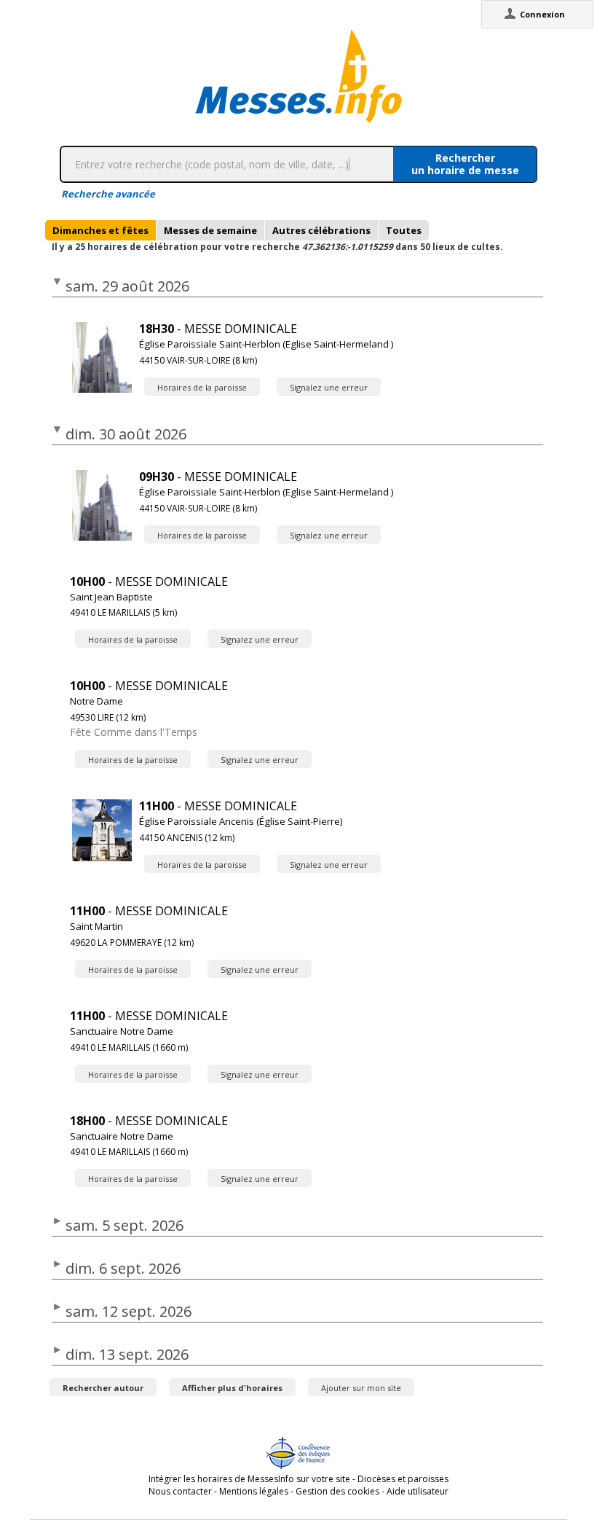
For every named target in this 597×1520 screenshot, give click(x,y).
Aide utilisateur (417, 1491)
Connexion (542, 14)
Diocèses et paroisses (402, 1479)
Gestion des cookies (337, 1491)
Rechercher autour (103, 1387)
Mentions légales (253, 1491)
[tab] (100, 230)
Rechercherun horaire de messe (465, 164)
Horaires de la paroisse (202, 387)
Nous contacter (180, 1491)
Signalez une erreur (329, 387)
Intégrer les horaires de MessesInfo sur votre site (249, 1479)
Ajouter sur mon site (361, 1387)
